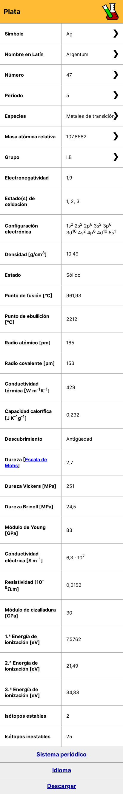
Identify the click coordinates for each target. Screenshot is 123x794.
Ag (69, 34)
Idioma (61, 770)
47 (69, 75)
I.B (69, 157)
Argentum (77, 54)
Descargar (61, 786)
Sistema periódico (61, 754)
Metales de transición (90, 116)
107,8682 (76, 137)
